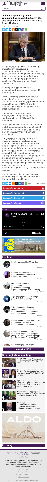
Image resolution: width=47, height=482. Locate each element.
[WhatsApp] (26, 29)
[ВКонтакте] (10, 29)
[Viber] (22, 29)
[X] (16, 29)
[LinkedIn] (19, 29)
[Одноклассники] (13, 29)
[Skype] (6, 29)
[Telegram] (3, 29)
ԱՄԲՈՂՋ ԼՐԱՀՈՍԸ (23, 349)
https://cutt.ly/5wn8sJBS (24, 468)
